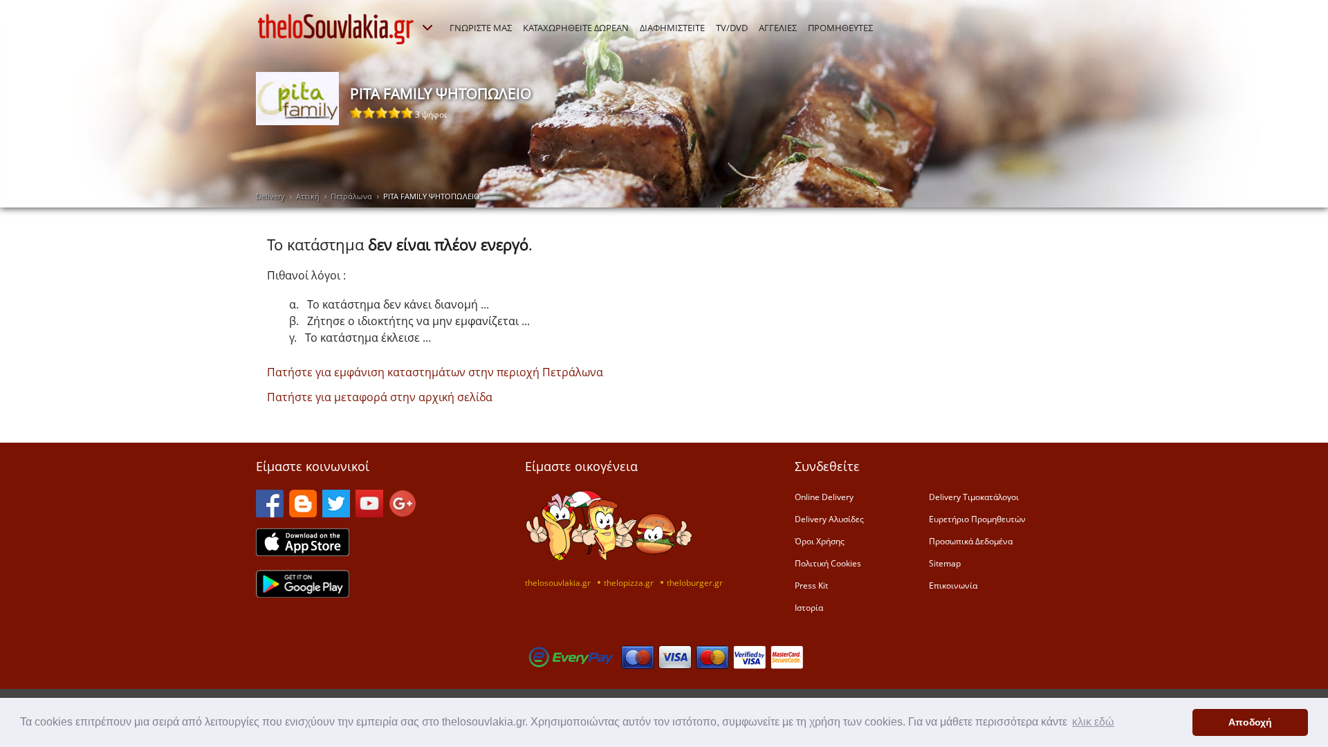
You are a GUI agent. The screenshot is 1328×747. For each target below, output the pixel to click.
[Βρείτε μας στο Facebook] (270, 513)
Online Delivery (824, 496)
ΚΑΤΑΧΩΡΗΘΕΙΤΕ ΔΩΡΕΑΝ (576, 27)
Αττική (308, 196)
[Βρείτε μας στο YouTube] (369, 513)
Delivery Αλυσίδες (829, 518)
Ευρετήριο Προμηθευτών (977, 518)
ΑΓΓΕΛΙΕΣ (778, 27)
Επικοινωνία (953, 585)
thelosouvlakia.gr (558, 582)
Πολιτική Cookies (828, 563)
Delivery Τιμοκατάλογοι (974, 496)
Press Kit (811, 585)
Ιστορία (809, 607)
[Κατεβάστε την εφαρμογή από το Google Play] (302, 593)
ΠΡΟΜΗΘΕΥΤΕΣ (840, 27)
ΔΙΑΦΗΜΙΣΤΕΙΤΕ (672, 27)
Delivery (270, 196)
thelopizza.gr (629, 582)
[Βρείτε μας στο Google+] (402, 513)
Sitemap (945, 563)
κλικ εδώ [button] (1093, 722)
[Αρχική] (336, 29)
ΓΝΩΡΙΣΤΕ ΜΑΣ (481, 27)
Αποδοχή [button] (1250, 722)
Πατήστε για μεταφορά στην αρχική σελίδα (379, 397)
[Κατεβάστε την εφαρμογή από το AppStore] (302, 552)
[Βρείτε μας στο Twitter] (336, 513)
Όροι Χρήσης (820, 540)
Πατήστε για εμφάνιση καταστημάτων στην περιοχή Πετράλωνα (435, 372)
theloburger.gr (695, 582)
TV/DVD (732, 27)
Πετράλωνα (351, 196)
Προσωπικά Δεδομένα (971, 540)
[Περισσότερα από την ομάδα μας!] (427, 28)
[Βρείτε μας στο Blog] (303, 513)
